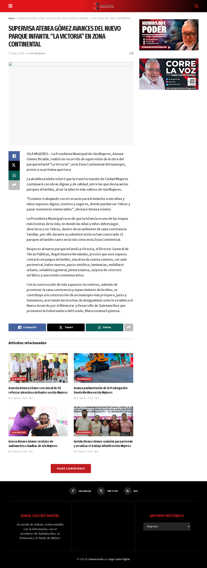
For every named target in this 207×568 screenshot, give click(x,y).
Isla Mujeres (37, 53)
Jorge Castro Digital (119, 559)
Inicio (11, 18)
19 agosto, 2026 (18, 451)
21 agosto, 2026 (18, 398)
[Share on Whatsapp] (14, 175)
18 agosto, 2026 (84, 451)
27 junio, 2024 (16, 53)
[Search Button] (196, 6)
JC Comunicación (94, 559)
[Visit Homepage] (103, 6)
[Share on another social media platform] (14, 185)
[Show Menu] (10, 6)
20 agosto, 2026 (84, 398)
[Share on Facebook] (14, 156)
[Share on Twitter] (14, 166)
